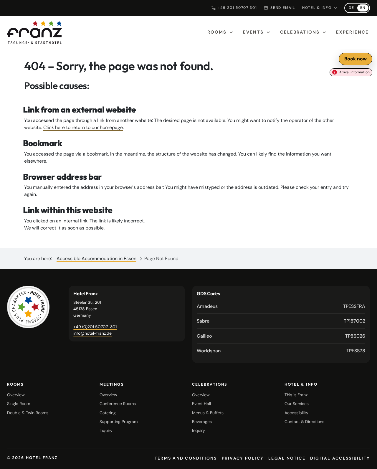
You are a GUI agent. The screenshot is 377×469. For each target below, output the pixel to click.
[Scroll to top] (365, 460)
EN (364, 8)
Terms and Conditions (186, 458)
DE (353, 8)
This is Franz (296, 394)
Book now (355, 59)
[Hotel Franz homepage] (34, 32)
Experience (352, 32)
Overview (16, 394)
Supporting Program (119, 421)
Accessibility (296, 412)
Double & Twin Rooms (27, 412)
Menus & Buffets (208, 412)
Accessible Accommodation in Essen (96, 258)
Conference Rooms (118, 403)
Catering (108, 412)
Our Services (297, 403)
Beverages (202, 421)
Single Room (18, 403)
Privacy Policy (243, 458)
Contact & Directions (304, 421)
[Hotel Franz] (28, 307)
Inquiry (106, 430)
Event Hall (201, 403)
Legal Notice (286, 458)
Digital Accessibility (340, 458)
